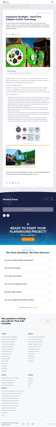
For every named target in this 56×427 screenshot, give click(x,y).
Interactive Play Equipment (8, 341)
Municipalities (31, 354)
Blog (4, 6)
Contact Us (31, 378)
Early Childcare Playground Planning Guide (12, 391)
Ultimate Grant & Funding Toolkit (10, 405)
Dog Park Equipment (7, 351)
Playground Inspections (7, 385)
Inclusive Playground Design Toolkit (10, 396)
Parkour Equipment (6, 354)
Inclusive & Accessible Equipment (36, 337)
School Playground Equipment (35, 341)
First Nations (31, 356)
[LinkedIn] (16, 34)
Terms (48, 424)
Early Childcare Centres (34, 349)
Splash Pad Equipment (7, 346)
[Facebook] (10, 34)
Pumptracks (5, 363)
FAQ (29, 387)
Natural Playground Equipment (9, 337)
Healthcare (30, 361)
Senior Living (5, 361)
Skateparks (4, 366)
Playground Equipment (7, 349)
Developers (31, 358)
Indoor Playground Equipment (9, 339)
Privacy (53, 424)
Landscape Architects (33, 351)
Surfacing (4, 370)
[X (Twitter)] (13, 34)
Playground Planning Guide (8, 410)
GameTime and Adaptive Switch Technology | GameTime (21, 167)
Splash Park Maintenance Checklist (10, 398)
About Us (30, 380)
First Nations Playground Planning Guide (12, 393)
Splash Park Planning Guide (9, 408)
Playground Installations (8, 383)
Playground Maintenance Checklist (10, 400)
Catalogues (4, 413)
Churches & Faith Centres (34, 346)
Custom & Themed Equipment (35, 339)
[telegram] (19, 34)
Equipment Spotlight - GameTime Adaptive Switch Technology (20, 73)
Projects (30, 383)
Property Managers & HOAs (35, 344)
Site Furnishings (6, 356)
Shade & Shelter (6, 358)
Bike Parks (4, 368)
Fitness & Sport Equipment (8, 344)
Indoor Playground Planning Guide (10, 403)
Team (29, 385)
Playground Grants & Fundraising (10, 378)
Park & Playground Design (8, 380)
